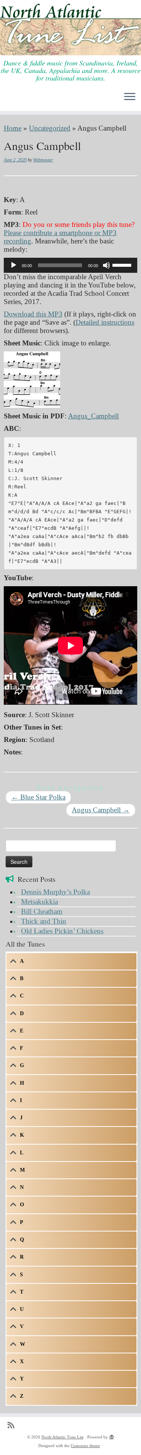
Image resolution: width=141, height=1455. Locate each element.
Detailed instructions (105, 322)
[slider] (122, 264)
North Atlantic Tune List (62, 1437)
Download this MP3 (33, 314)
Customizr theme (85, 1445)
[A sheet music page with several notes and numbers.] (32, 379)
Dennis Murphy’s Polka (55, 892)
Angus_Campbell (93, 416)
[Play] (13, 265)
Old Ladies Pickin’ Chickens (62, 931)
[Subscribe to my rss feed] (13, 1425)
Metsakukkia (39, 902)
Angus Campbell (101, 810)
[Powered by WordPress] (111, 1435)
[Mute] (106, 265)
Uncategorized (49, 128)
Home (12, 128)
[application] (70, 265)
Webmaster (43, 160)
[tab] (71, 961)
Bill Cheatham (41, 911)
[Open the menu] (129, 97)
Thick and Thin (43, 921)
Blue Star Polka (38, 797)
